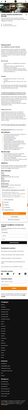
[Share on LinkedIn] (25, 274)
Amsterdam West (4, 314)
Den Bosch (3, 326)
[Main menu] (1, 1)
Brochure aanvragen (5, 391)
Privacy (22, 402)
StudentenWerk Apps (5, 365)
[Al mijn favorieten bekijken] (5, 1)
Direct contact (4, 396)
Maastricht (3, 343)
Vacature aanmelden (5, 393)
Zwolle (2, 357)
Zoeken (14, 288)
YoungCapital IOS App (5, 368)
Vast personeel (4, 386)
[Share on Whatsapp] (8, 274)
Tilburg (2, 352)
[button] (14, 219)
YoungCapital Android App (6, 370)
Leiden (2, 340)
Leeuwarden (3, 338)
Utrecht (2, 355)
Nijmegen (3, 347)
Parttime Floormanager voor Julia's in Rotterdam (11, 258)
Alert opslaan (14, 242)
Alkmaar (2, 304)
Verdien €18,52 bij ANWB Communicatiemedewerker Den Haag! (13, 262)
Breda (2, 323)
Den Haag (3, 328)
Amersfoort (3, 307)
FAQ (2, 373)
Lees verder (22, 196)
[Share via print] (2, 274)
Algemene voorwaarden (15, 402)
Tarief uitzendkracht (5, 388)
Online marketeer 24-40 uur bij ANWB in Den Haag (11, 266)
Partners (3, 375)
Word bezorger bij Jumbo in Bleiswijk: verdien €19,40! (12, 251)
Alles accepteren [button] (14, 213)
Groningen (3, 333)
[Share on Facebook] (14, 274)
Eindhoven (3, 331)
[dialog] (14, 205)
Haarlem (2, 335)
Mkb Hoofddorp (4, 345)
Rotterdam (3, 350)
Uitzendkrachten (4, 381)
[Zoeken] (26, 1)
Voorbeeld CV (4, 363)
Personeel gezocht (5, 384)
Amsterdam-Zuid (4, 316)
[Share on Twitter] (19, 274)
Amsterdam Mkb (4, 311)
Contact (2, 403)
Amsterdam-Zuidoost (5, 319)
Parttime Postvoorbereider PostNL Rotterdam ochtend (12, 254)
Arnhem (2, 321)
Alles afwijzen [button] (14, 216)
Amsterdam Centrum (5, 309)
